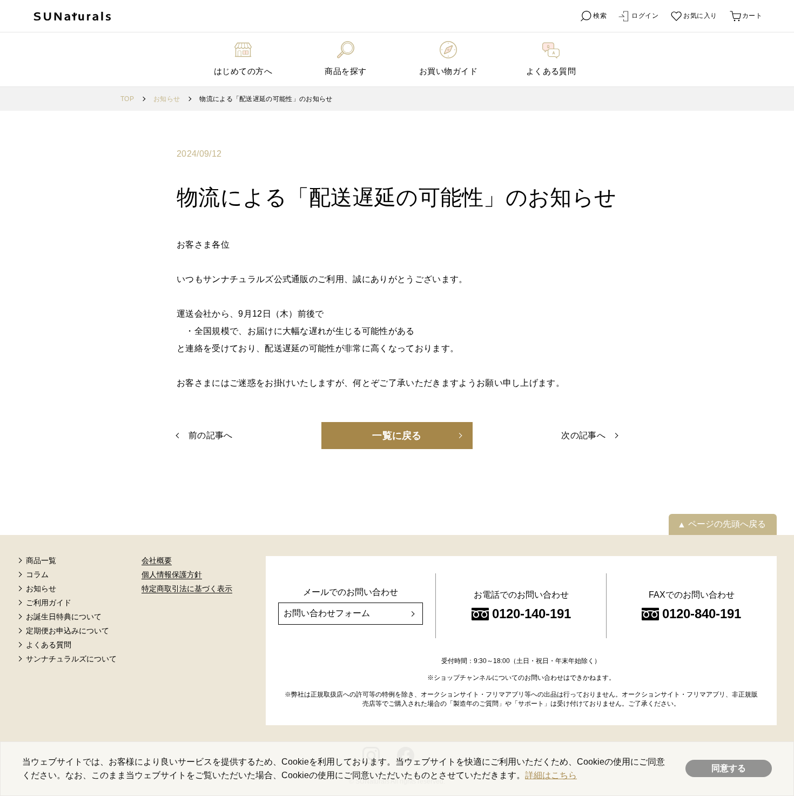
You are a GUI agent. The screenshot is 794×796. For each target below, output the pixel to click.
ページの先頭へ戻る (727, 524)
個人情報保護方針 (172, 574)
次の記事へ (583, 435)
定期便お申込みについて (67, 630)
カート (752, 15)
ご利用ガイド (48, 602)
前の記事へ (211, 435)
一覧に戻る (397, 435)
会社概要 (157, 560)
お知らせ (166, 99)
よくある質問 (48, 644)
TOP (127, 99)
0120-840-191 (701, 613)
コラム (37, 574)
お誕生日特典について (64, 616)
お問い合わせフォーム (327, 613)
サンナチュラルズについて (71, 658)
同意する (728, 768)
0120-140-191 (531, 613)
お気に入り (700, 15)
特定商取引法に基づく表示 (187, 588)
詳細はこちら (551, 775)
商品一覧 (41, 560)
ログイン (644, 15)
